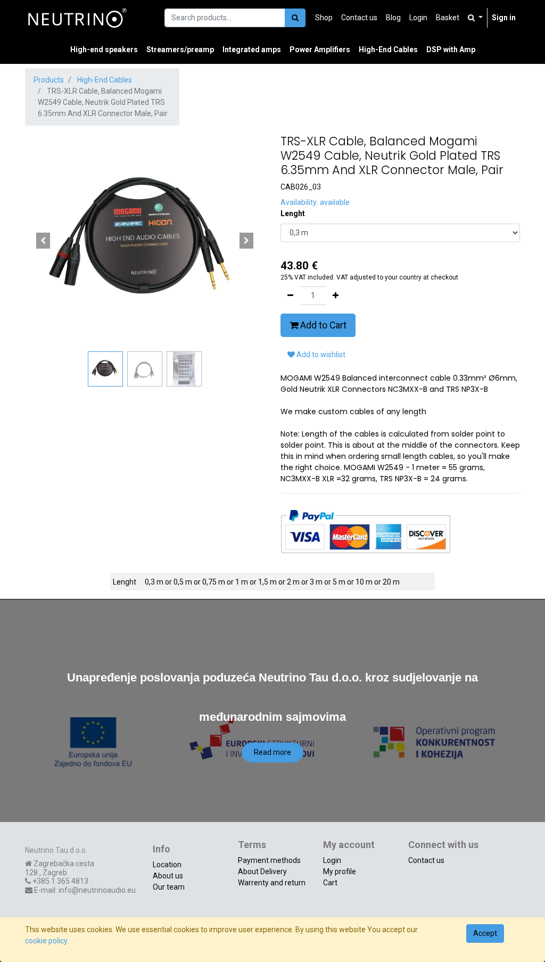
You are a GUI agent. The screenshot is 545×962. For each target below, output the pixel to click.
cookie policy (46, 940)
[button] (43, 240)
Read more (272, 752)
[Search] (295, 18)
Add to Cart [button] (322, 325)
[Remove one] (290, 295)
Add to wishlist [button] (320, 354)
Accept (485, 933)
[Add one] (335, 295)
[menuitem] (324, 18)
